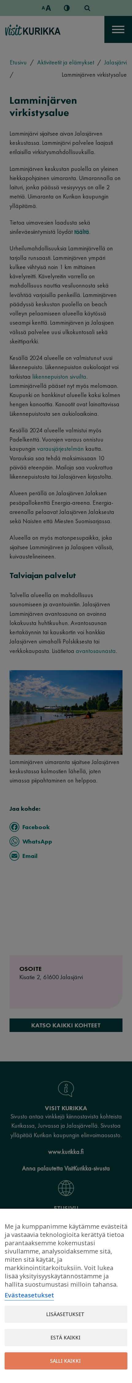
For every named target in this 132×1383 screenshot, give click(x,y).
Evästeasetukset (29, 1295)
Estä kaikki (65, 1337)
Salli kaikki (65, 1361)
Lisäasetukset (65, 1314)
